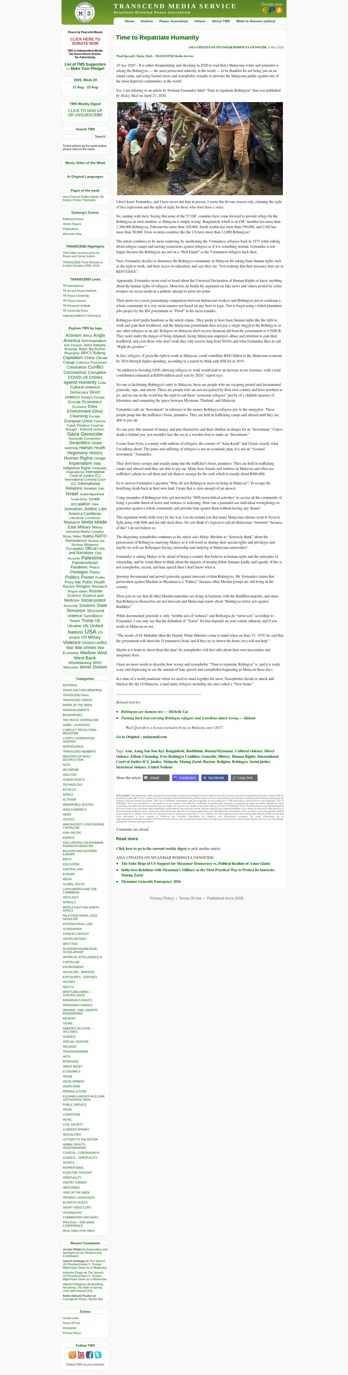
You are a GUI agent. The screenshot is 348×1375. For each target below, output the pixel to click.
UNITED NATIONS (74, 939)
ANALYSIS (69, 774)
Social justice (93, 600)
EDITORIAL (70, 685)
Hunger (100, 458)
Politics (72, 577)
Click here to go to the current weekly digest (151, 848)
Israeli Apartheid (92, 494)
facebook (216, 778)
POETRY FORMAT (75, 1182)
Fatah (71, 425)
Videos (199, 21)
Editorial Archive (73, 219)
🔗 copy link (242, 778)
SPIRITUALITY (72, 1177)
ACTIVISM (69, 799)
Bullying (99, 353)
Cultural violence (85, 387)
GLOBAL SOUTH (74, 884)
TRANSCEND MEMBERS (79, 751)
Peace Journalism (173, 21)
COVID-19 (78, 377)
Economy (79, 407)
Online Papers (72, 224)
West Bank (85, 657)
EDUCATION (71, 864)
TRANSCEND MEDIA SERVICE (175, 6)
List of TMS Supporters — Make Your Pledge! (85, 66)
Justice (90, 508)
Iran (101, 488)
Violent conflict (94, 643)
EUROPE (69, 874)
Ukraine (74, 625)
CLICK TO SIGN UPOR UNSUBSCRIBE (85, 113)
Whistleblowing (79, 663)
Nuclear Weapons (84, 544)
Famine (99, 421)
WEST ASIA (70, 944)
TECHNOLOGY (73, 784)
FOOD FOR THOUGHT (77, 1172)
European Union (78, 421)
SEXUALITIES (72, 1134)
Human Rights (78, 457)
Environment (79, 411)
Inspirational (75, 472)
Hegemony (77, 452)
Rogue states (78, 591)
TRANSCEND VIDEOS (77, 700)
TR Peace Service (74, 300)
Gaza (73, 434)
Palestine (91, 557)
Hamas (86, 447)
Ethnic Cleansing (87, 413)
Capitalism (73, 357)
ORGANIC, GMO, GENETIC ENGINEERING (80, 1012)
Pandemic (79, 567)
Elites (92, 406)
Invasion (90, 488)
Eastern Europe (93, 397)
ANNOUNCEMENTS (76, 710)
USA (90, 631)
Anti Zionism (73, 345)
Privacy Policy (72, 1333)
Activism (73, 335)
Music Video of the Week (78, 1230)
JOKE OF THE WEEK (76, 1192)
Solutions (87, 605)
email (154, 778)
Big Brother (97, 349)
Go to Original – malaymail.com (141, 736)
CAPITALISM (71, 962)
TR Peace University (76, 296)
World (85, 667)
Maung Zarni (190, 761)
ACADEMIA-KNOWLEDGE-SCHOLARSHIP (80, 950)
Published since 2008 (225, 898)
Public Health (93, 582)
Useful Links (71, 1318)
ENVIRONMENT (73, 967)
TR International (73, 286)
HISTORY (69, 982)
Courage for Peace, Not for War (83, 1299)
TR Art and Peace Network (80, 291)
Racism (69, 586)
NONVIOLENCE (73, 746)
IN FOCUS (69, 789)
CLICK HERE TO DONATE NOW (85, 41)
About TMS (221, 21)
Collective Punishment (91, 362)
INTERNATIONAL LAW (77, 924)
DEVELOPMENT (73, 1081)
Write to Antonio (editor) (255, 21)
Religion (83, 586)
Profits (100, 577)
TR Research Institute (76, 305)
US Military (91, 637)
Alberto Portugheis (75, 1284)
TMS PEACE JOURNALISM (80, 720)
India (97, 463)
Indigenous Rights (77, 468)
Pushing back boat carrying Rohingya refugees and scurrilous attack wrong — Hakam (188, 718)
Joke (95, 504)
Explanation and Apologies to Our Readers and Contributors (85, 1253)
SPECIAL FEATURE (76, 1041)
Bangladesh (175, 750)
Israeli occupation (85, 501)
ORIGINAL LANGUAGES (79, 1197)
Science (74, 596)
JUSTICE (69, 819)
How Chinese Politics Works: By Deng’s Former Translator (83, 198)
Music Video (72, 536)
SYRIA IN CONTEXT (76, 934)
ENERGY (69, 837)
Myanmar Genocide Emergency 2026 (151, 881)
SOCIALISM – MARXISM (78, 972)
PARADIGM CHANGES (78, 1005)
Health (99, 448)
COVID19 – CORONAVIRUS (81, 1152)
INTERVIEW (70, 1061)
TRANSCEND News (76, 695)
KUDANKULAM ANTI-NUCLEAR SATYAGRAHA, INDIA (84, 1098)
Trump (87, 620)
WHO (97, 663)
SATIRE (68, 1023)
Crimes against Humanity (83, 380)
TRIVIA (67, 1109)
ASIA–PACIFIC (72, 832)
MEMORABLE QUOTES (78, 804)
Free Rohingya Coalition (180, 756)
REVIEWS (69, 1018)
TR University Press (75, 310)
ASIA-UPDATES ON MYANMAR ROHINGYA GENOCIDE (83, 844)
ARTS (66, 1056)
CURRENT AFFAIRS (76, 1129)
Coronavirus (74, 372)
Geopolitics (79, 442)
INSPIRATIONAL (73, 1167)
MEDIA (67, 879)
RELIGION (69, 1046)
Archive (147, 21)
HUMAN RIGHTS (74, 779)
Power (87, 577)
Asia (128, 750)
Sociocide (70, 606)
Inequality (99, 468)
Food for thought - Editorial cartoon (85, 427)
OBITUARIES (71, 1187)
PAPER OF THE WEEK (77, 705)
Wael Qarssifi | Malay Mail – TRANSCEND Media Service (155, 56)
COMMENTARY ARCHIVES (80, 1217)
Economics (92, 402)
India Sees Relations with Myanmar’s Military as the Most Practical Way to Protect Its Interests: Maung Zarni (198, 872)
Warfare (88, 652)
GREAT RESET (72, 1066)
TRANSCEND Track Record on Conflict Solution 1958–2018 (83, 264)
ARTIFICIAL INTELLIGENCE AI (82, 957)
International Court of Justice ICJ (87, 474)
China (89, 358)
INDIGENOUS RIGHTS (77, 1000)
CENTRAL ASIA (73, 869)
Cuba (102, 382)
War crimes (85, 647)
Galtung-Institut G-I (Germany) (82, 315)
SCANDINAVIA (72, 929)
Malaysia (170, 761)
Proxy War (73, 582)
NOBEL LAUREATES (76, 725)
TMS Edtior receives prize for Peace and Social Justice (81, 254)
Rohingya (240, 761)
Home (129, 21)
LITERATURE (71, 1114)
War (69, 647)
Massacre (72, 522)
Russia (95, 591)
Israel (72, 493)
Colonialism (77, 367)
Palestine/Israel (85, 563)
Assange (70, 349)
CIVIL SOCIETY (73, 1124)
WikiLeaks (70, 667)
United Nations (160, 767)
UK (97, 620)
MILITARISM (71, 769)
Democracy (79, 392)
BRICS (86, 353)
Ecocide (74, 402)
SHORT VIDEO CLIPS (77, 1207)
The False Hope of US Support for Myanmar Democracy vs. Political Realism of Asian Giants (195, 863)
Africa (87, 336)
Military (84, 527)
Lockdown (92, 518)
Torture (74, 621)
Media (87, 522)
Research (99, 586)
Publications (71, 229)
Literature (76, 518)
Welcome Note (72, 234)
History (96, 453)
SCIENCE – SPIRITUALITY (80, 1157)
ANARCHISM (71, 1086)
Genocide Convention (85, 438)
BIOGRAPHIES (72, 715)
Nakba (88, 536)
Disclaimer (69, 1328)
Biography (72, 353)
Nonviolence (76, 541)
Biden (83, 349)
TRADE (67, 1076)
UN (85, 626)
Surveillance (93, 616)
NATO (101, 535)
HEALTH (68, 987)
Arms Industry (95, 345)
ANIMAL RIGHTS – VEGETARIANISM (75, 1146)
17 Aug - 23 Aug (85, 87)
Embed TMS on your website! (85, 1364)
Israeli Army (79, 499)
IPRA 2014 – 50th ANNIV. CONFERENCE (79, 1224)
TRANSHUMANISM (75, 1051)
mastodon (187, 778)
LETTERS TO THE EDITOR (80, 1139)
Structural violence (131, 767)
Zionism (99, 667)
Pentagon (79, 572)
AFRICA (68, 794)
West (102, 652)
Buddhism (194, 750)
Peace (94, 567)
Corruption (97, 372)
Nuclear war (96, 541)
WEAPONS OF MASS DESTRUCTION (76, 758)
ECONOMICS (71, 1071)
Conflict (95, 367)
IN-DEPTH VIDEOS (75, 1202)
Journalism (73, 509)
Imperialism (80, 463)
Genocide (92, 434)
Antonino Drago (73, 1272)
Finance (83, 425)
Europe (94, 416)
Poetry (95, 572)
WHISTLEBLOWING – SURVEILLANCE (77, 993)
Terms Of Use (71, 1323)
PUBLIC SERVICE (74, 1104)
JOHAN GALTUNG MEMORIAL (83, 690)
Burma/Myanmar (219, 750)
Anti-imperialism (94, 341)
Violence (72, 642)
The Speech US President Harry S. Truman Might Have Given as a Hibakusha (85, 1264)
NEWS (67, 814)
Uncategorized (72, 1212)
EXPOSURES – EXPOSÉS (80, 977)
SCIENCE (69, 1036)
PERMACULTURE (74, 1091)
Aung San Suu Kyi (149, 750)
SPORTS (68, 1162)
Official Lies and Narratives (87, 550)
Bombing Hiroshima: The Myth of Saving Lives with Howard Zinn (83, 1288)
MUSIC (67, 1119)
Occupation (75, 548)
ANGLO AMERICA (74, 809)
